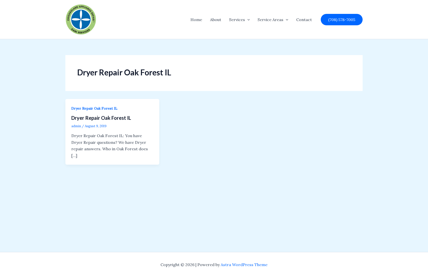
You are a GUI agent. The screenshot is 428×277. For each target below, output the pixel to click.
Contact (304, 19)
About (215, 19)
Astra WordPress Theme (244, 264)
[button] (247, 20)
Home (196, 19)
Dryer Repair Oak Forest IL (94, 108)
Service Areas (270, 19)
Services (237, 19)
